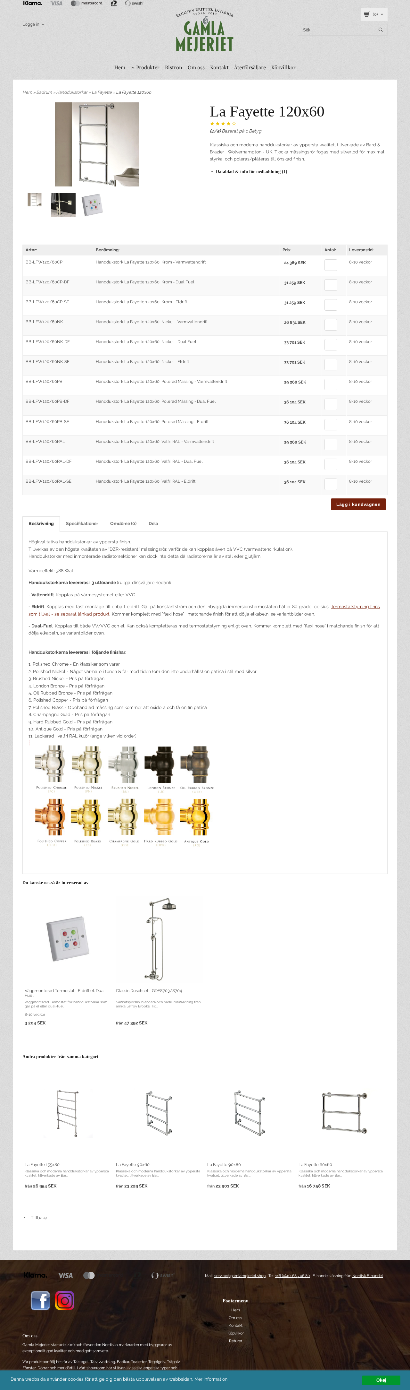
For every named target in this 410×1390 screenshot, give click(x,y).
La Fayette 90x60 (133, 1164)
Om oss (196, 67)
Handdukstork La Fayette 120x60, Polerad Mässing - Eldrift (152, 421)
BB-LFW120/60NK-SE (48, 361)
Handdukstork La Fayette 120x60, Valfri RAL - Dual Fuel (149, 461)
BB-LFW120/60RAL (45, 441)
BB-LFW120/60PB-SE (47, 421)
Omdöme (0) (123, 523)
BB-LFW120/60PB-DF (48, 401)
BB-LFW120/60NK (44, 321)
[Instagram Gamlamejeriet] (64, 1300)
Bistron (173, 67)
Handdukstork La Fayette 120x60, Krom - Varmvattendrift (151, 262)
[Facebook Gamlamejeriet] (40, 1300)
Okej (381, 1380)
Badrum (44, 92)
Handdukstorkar (72, 92)
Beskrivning (41, 523)
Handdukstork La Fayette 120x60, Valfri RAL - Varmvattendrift (155, 441)
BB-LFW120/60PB (44, 381)
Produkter (148, 67)
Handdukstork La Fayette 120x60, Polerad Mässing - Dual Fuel (156, 401)
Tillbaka (37, 1217)
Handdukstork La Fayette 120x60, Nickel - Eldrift (142, 361)
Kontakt (219, 67)
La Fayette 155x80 (42, 1164)
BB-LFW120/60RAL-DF (49, 461)
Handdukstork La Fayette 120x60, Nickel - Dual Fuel (146, 341)
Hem (119, 67)
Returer (235, 1341)
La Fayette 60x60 (315, 1164)
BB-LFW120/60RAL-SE (48, 481)
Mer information (210, 1379)
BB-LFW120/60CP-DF (48, 282)
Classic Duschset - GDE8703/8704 (149, 990)
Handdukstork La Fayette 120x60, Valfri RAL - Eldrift (145, 481)
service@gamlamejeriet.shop (240, 1275)
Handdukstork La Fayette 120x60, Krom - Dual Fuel (145, 282)
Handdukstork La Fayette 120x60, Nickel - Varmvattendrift (152, 321)
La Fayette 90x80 (224, 1164)
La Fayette (102, 92)
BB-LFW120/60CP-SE (47, 301)
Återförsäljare (250, 67)
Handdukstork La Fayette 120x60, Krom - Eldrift (141, 301)
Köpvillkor (283, 67)
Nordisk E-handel (367, 1275)
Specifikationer (82, 523)
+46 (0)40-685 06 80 (292, 1275)
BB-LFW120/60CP (44, 262)
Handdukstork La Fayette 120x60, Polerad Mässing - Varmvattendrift (161, 381)
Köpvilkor (235, 1333)
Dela (153, 523)
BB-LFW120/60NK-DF (48, 341)
